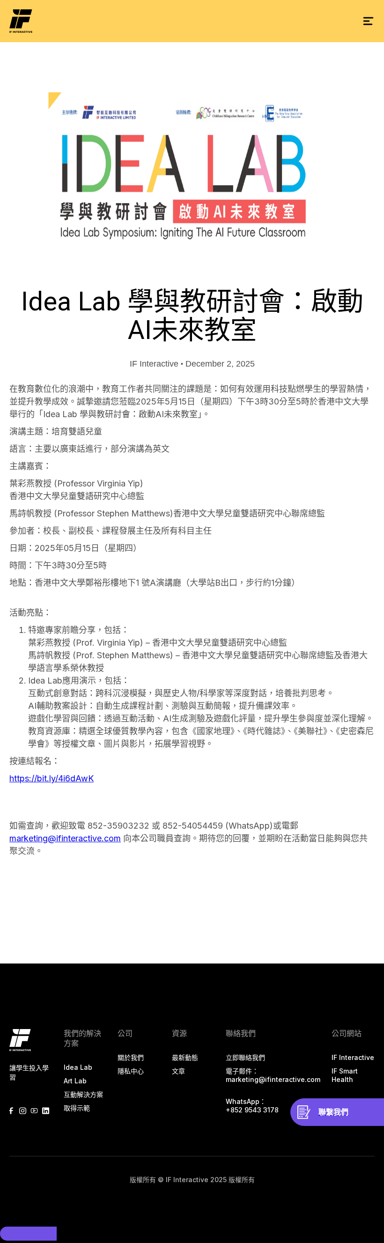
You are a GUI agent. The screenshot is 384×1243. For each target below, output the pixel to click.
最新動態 (185, 1057)
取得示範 (77, 1108)
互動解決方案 (83, 1094)
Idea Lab (78, 1067)
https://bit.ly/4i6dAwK (51, 778)
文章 (178, 1071)
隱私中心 (131, 1071)
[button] (368, 21)
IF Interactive (353, 1057)
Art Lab (75, 1081)
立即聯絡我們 (245, 1057)
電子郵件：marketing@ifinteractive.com (273, 1075)
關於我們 (131, 1057)
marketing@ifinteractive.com (65, 838)
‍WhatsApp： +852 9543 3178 (252, 1105)
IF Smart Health (345, 1075)
